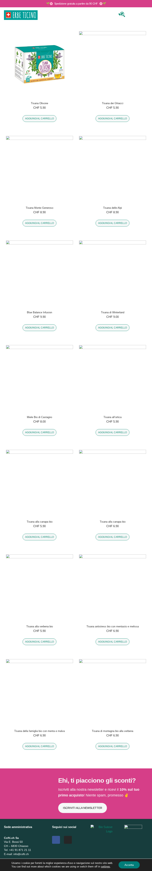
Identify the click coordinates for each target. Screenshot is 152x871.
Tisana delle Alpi (112, 207)
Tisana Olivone (39, 103)
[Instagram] (68, 840)
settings (105, 866)
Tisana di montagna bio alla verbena (112, 731)
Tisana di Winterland (112, 312)
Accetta (129, 864)
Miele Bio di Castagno (39, 417)
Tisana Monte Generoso (39, 207)
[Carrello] (133, 14)
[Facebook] (56, 840)
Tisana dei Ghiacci (112, 103)
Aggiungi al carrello (39, 118)
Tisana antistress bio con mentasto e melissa (112, 626)
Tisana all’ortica (113, 417)
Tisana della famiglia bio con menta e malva (39, 731)
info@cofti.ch (21, 854)
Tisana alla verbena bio (39, 626)
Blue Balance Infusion (39, 312)
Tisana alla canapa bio (39, 521)
